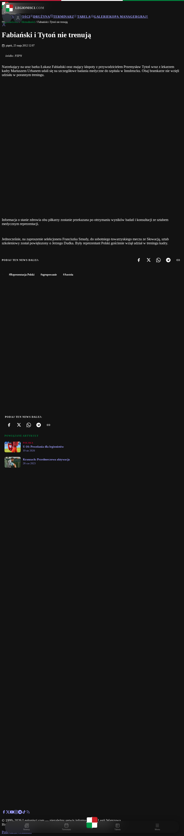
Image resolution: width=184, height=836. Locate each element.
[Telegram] (168, 260)
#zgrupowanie (49, 274)
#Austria (68, 274)
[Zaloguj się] (4, 25)
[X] (149, 260)
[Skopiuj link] (178, 260)
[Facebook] (139, 260)
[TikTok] (24, 813)
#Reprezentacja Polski (21, 274)
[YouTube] (12, 813)
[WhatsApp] (158, 260)
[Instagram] (16, 813)
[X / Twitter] (8, 813)
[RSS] (28, 813)
